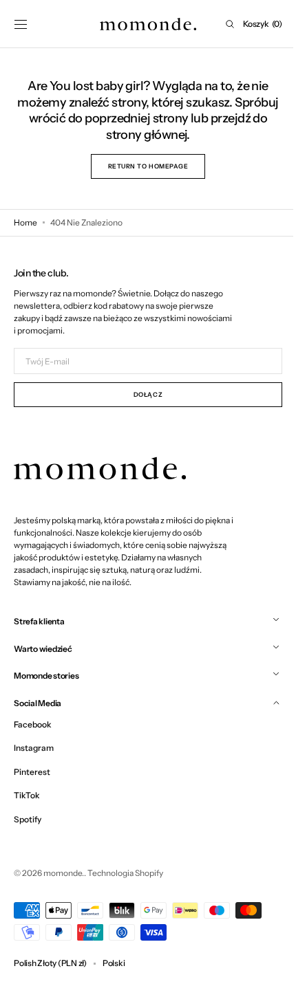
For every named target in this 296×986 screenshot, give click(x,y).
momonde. (63, 873)
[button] (21, 24)
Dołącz (142, 394)
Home (25, 222)
